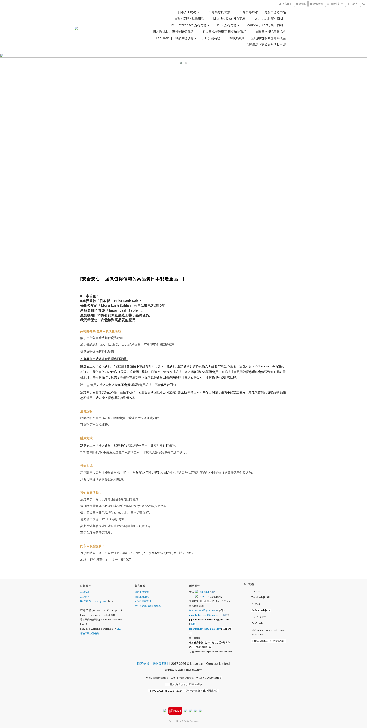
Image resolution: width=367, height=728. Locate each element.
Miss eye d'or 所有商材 (229, 18)
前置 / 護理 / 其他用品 (189, 18)
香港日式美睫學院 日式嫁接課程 (225, 31)
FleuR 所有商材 (226, 25)
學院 (214, 592)
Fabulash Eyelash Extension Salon (98, 628)
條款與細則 (236, 38)
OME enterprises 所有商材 (188, 25)
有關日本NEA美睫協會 (270, 31)
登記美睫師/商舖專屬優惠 (268, 38)
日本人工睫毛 (187, 12)
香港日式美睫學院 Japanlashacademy (99, 619)
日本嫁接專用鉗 (247, 12)
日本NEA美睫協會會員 (182, 677)
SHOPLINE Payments (189, 720)
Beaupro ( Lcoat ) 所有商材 (265, 25)
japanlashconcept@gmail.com (205, 615)
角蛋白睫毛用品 (275, 12)
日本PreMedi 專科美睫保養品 (173, 31)
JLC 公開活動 (212, 38)
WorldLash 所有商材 (269, 18)
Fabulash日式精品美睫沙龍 (175, 38)
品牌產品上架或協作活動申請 (266, 44)
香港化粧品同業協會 (206, 677)
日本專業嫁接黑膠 (217, 12)
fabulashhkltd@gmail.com (203, 610)
